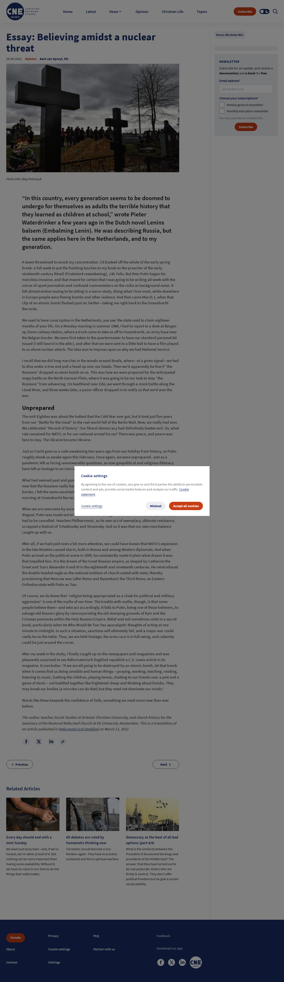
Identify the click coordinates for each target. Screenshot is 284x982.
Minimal (156, 506)
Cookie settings (91, 506)
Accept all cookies (186, 506)
